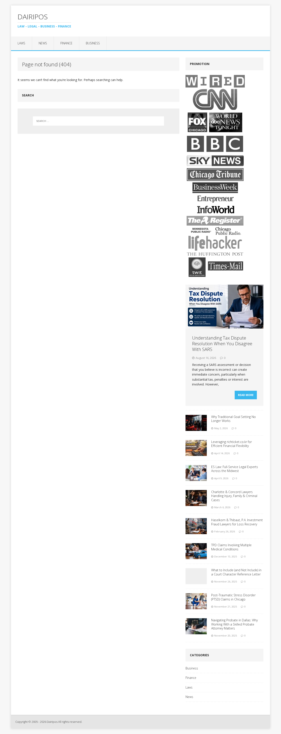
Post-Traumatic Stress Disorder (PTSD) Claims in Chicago (233, 597)
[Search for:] (98, 121)
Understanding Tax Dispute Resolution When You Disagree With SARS (222, 343)
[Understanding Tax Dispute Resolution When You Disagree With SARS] (224, 326)
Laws (21, 43)
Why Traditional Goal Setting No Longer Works (233, 419)
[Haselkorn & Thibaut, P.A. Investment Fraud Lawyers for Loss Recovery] (196, 532)
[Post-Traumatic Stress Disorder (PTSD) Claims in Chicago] (196, 607)
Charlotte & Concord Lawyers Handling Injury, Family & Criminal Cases (234, 496)
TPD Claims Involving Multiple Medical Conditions (231, 547)
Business (93, 43)
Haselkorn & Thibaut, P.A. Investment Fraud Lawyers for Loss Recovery (237, 522)
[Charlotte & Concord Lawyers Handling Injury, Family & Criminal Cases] (196, 503)
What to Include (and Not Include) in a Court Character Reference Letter (236, 572)
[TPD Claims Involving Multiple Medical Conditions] (196, 557)
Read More (246, 395)
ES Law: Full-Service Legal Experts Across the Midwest (234, 469)
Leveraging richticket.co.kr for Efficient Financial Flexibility (231, 444)
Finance (66, 43)
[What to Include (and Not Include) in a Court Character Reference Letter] (196, 582)
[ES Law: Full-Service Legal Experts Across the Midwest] (196, 478)
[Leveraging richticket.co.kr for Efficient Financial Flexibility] (196, 453)
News (43, 43)
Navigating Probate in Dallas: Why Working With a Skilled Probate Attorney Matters (234, 624)
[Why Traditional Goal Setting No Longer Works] (196, 428)
